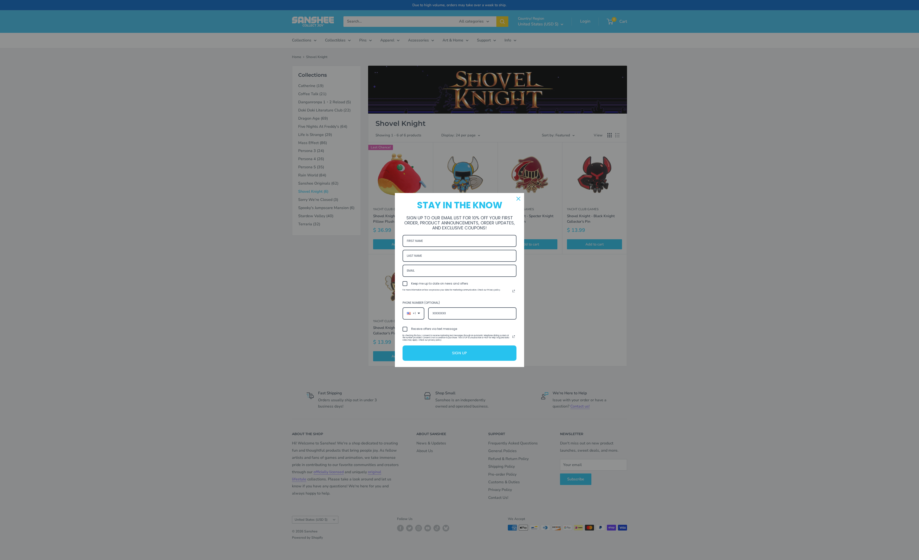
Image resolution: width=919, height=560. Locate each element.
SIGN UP (459, 353)
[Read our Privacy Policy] (513, 291)
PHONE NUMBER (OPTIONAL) (421, 303)
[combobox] (413, 313)
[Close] (518, 198)
